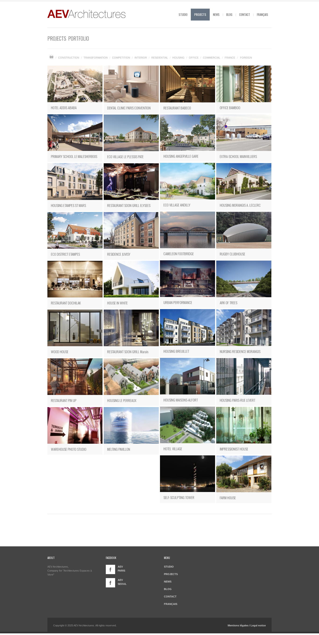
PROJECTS (200, 14)
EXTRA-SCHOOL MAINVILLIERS (238, 156)
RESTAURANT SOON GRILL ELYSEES (128, 205)
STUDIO (183, 14)
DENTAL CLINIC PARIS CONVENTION (129, 107)
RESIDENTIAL (159, 57)
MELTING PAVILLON (118, 449)
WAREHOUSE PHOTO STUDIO (68, 449)
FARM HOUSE (228, 497)
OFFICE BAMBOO (230, 107)
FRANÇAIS (262, 14)
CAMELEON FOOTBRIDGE (178, 253)
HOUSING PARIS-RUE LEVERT (237, 400)
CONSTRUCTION (68, 57)
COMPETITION (121, 57)
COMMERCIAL (211, 57)
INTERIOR (141, 57)
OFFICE (193, 57)
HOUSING (178, 57)
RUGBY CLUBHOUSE (232, 253)
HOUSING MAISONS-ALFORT (180, 399)
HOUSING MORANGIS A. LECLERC (240, 205)
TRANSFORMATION (96, 57)
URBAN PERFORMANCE (177, 302)
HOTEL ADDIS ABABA (64, 107)
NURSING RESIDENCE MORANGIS (240, 351)
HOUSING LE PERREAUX (121, 400)
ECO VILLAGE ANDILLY (176, 204)
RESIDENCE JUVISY (118, 254)
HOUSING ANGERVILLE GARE (180, 156)
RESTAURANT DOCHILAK (66, 302)
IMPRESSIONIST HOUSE (234, 448)
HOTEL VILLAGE (172, 448)
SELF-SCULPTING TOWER (178, 497)
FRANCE (230, 57)
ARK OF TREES (228, 302)
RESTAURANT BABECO (177, 107)
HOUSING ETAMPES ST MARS (68, 205)
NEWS (216, 14)
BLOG (229, 14)
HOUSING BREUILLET (176, 351)
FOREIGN (246, 57)
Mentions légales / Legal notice (247, 625)
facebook (110, 569)
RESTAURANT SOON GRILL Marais (127, 351)
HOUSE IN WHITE (117, 302)
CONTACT (244, 14)
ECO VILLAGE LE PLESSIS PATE (125, 156)
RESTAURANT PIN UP (63, 400)
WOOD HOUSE (59, 351)
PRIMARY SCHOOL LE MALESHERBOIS (74, 156)
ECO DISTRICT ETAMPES (65, 254)
